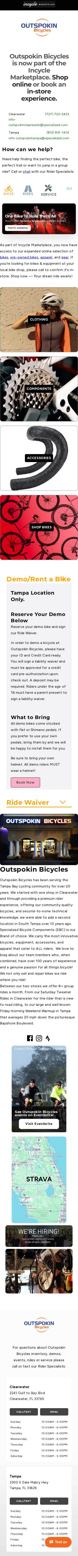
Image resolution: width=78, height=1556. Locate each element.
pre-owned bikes (24, 257)
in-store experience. (39, 94)
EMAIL (54, 1411)
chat (26, 171)
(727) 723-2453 (57, 114)
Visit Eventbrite (38, 1124)
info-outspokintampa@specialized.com (39, 138)
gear (64, 257)
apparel (46, 257)
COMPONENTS (39, 389)
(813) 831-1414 (58, 132)
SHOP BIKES (42, 527)
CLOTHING (39, 319)
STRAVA (39, 1179)
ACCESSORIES (39, 458)
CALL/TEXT (23, 1411)
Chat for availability (18, 228)
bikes (4, 257)
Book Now (25, 782)
